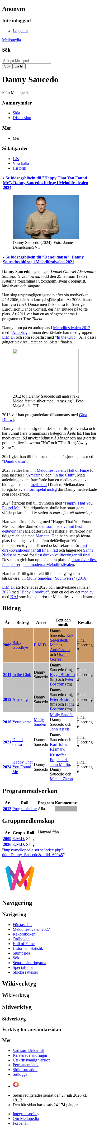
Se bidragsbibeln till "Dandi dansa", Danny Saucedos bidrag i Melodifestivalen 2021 (43, 259)
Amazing (19, 332)
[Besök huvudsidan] (20, 891)
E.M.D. (8, 337)
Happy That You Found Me (22, 767)
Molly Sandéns (39, 578)
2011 (7, 674)
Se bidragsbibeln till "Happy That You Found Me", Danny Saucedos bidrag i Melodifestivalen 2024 (45, 183)
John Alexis (59, 729)
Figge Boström (62, 674)
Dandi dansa (14, 461)
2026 (6, 592)
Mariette (42, 536)
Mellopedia (11, 40)
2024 (7, 767)
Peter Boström (61, 681)
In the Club (66, 337)
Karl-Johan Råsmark (59, 746)
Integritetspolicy (26, 1113)
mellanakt (39, 484)
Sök (6, 50)
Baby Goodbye (34, 592)
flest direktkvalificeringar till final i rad (44, 547)
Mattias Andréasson (60, 647)
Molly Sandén (40, 722)
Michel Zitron (61, 779)
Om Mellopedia (26, 1118)
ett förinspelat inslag (40, 489)
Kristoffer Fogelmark (59, 757)
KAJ (14, 597)
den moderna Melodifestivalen (48, 564)
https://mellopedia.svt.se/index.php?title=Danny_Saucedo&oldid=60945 (32, 852)
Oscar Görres (58, 656)
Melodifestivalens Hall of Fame (63, 470)
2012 (7, 699)
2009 (7, 645)
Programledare (24, 808)
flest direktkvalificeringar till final (62, 555)
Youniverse (64, 578)
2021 (7, 742)
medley (87, 592)
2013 (7, 808)
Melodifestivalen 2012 (71, 327)
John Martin (60, 764)
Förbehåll (21, 1123)
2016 (82, 578)
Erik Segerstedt (61, 637)
